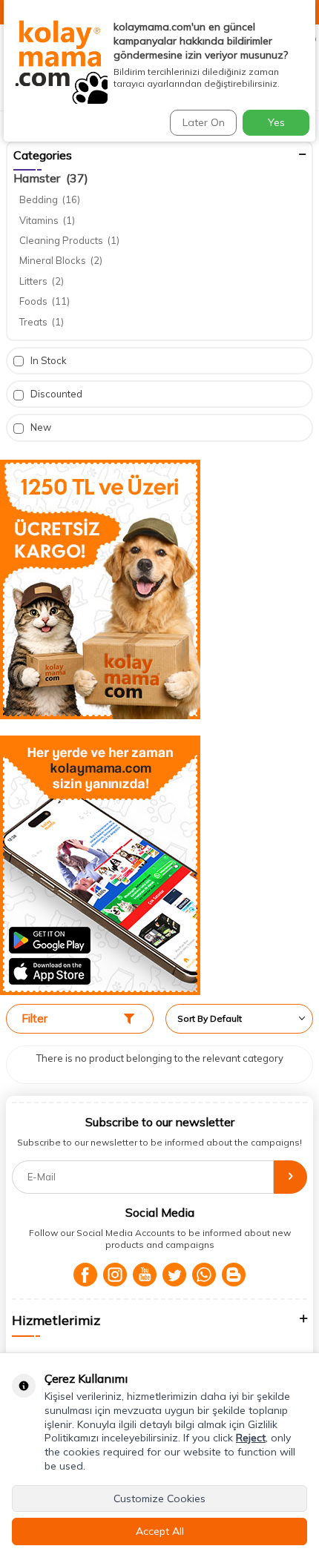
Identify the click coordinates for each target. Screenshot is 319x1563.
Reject (251, 1437)
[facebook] (85, 1274)
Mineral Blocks (60, 260)
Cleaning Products (69, 240)
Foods (44, 301)
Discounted (55, 394)
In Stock (47, 360)
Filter (34, 1018)
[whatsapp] (204, 1274)
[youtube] (145, 1274)
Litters (41, 281)
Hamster (50, 178)
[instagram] (115, 1274)
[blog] (234, 1274)
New (39, 427)
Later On (203, 122)
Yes (276, 122)
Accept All (160, 1531)
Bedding (49, 199)
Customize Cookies (159, 1498)
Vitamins (47, 220)
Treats (41, 322)
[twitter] (174, 1274)
